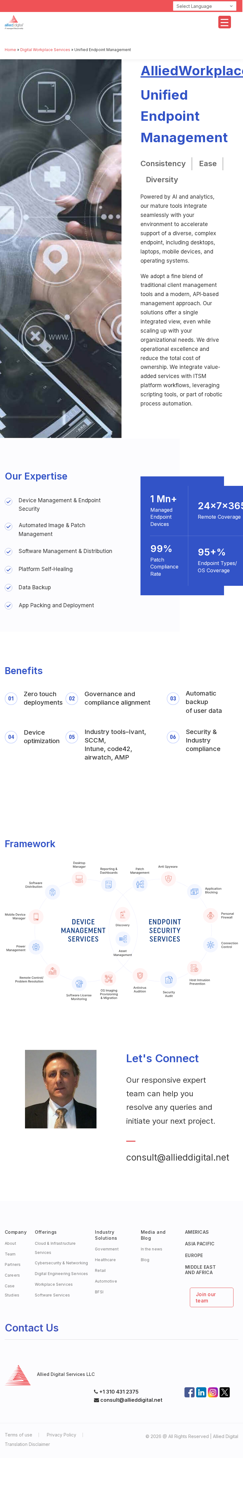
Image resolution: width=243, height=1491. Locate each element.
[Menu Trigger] (224, 22)
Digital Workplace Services (45, 49)
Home (10, 49)
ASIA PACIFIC (200, 1243)
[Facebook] (189, 1390)
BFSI (99, 1292)
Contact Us (32, 1328)
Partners (13, 1264)
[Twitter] (225, 1390)
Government (106, 1249)
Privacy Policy (61, 1434)
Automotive (106, 1281)
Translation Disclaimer (27, 1444)
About (10, 1243)
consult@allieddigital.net (177, 1157)
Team (10, 1254)
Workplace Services (54, 1284)
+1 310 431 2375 (119, 1392)
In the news (152, 1249)
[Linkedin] (201, 1390)
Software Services (52, 1295)
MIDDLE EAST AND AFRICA (200, 1269)
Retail (100, 1270)
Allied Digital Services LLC (66, 1374)
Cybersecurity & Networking (61, 1263)
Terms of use (18, 1434)
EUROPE (194, 1255)
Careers (12, 1275)
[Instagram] (213, 1390)
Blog (145, 1259)
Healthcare (105, 1259)
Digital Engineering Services (61, 1273)
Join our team (206, 1297)
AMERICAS (197, 1232)
